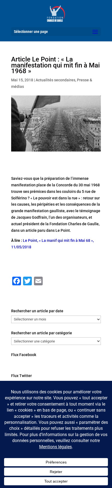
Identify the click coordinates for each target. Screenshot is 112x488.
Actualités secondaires (55, 80)
